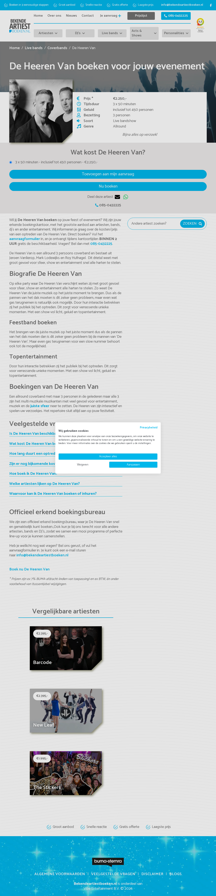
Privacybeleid (149, 427)
